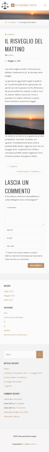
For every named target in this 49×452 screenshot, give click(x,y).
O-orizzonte (17, 399)
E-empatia (20, 403)
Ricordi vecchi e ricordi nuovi (15, 335)
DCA (5, 313)
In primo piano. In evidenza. (15, 377)
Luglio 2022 (8, 291)
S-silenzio (16, 416)
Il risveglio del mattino (13, 382)
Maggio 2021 (9, 296)
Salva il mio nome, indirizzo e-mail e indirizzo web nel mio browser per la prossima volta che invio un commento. (23, 256)
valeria (6, 399)
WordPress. (32, 444)
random (13, 22)
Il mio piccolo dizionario (13, 317)
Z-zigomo (8, 386)
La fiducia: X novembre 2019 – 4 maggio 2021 (23, 373)
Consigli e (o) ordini (20, 412)
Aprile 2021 (8, 300)
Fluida (23, 444)
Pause (6, 369)
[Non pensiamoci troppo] (5, 5)
